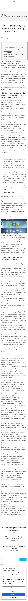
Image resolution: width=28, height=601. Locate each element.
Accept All (13, 594)
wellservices (6, 36)
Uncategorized (7, 38)
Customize (13, 587)
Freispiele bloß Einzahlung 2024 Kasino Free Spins (14, 547)
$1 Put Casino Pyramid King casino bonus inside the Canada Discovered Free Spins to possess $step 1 (14, 528)
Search (3, 557)
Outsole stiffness (8, 52)
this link (13, 241)
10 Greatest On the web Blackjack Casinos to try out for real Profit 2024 (14, 537)
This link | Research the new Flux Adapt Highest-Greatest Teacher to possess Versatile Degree (14, 49)
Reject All (13, 591)
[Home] (1, 16)
